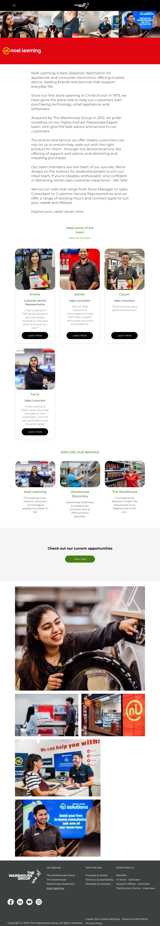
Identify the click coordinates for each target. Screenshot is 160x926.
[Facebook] (11, 902)
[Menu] (14, 5)
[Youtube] (29, 902)
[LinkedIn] (20, 902)
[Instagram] (39, 902)
